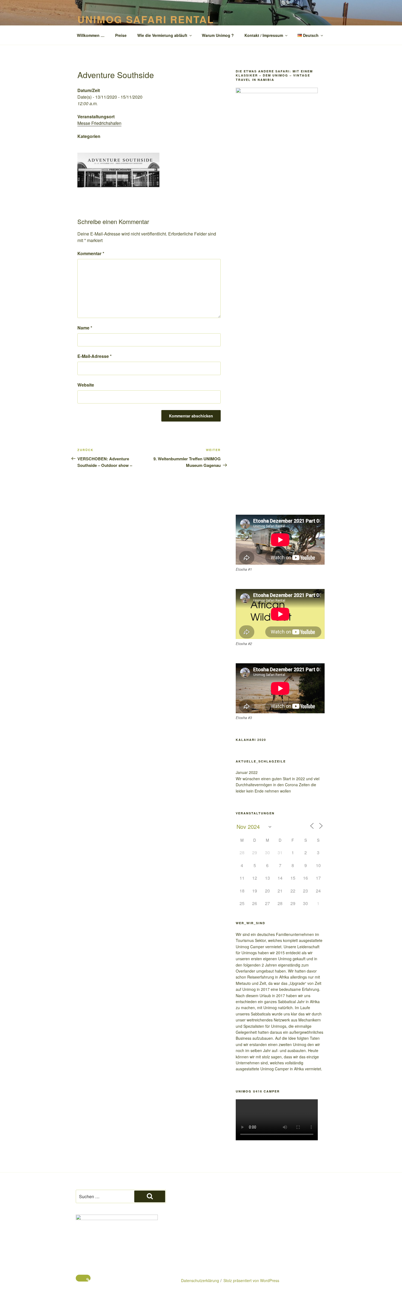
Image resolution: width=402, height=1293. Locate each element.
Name (84, 328)
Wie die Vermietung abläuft (162, 35)
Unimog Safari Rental (145, 19)
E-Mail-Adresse (94, 356)
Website (85, 385)
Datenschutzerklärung (200, 1280)
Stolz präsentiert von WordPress (251, 1280)
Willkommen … (90, 35)
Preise (121, 35)
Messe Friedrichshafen (99, 123)
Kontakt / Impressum (263, 35)
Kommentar (90, 253)
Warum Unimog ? (218, 35)
